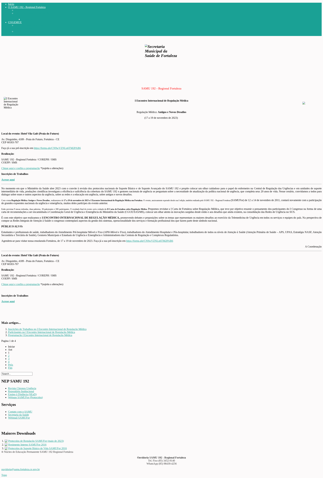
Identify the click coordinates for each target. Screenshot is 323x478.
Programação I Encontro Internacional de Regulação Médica (40, 335)
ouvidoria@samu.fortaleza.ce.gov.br (20, 469)
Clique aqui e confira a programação (20, 168)
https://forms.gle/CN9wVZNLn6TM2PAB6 (57, 148)
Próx (10, 364)
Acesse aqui (8, 179)
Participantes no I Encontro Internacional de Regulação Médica (41, 332)
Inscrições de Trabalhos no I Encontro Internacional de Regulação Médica (47, 329)
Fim (10, 367)
